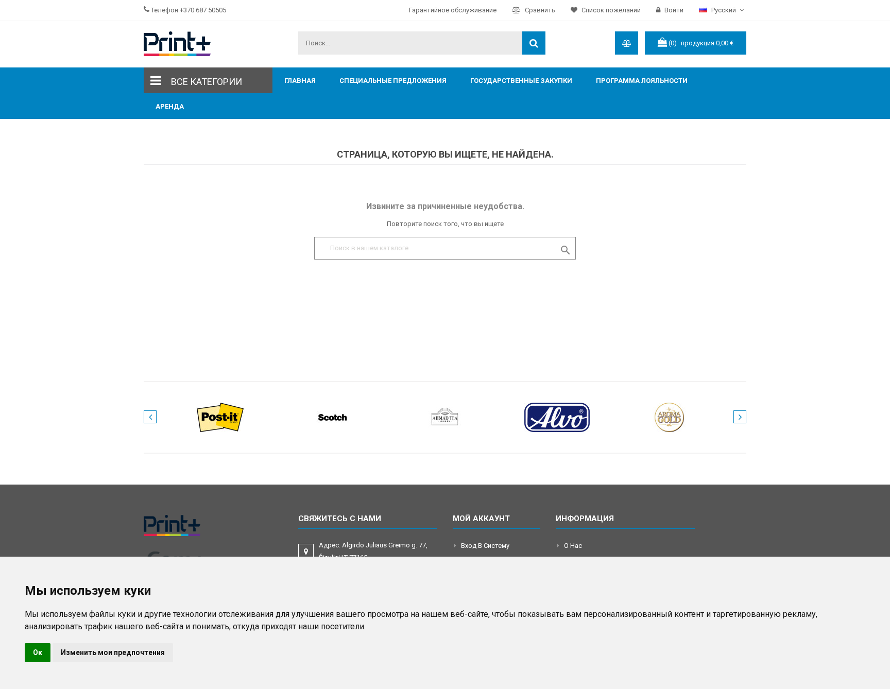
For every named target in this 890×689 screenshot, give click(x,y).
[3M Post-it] (220, 417)
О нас (573, 545)
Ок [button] (37, 652)
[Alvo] (557, 417)
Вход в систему (485, 545)
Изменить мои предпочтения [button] (113, 652)
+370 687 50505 (203, 10)
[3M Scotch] (333, 417)
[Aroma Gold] (670, 417)
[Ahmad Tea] (445, 417)
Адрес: (373, 551)
